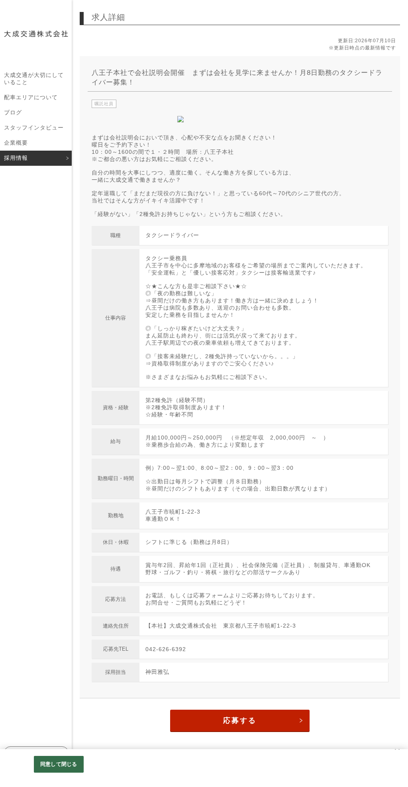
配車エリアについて (31, 97)
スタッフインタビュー (34, 127)
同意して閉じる (58, 764)
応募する (240, 720)
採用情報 (16, 158)
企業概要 (16, 142)
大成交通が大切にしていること (34, 78)
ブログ (13, 112)
